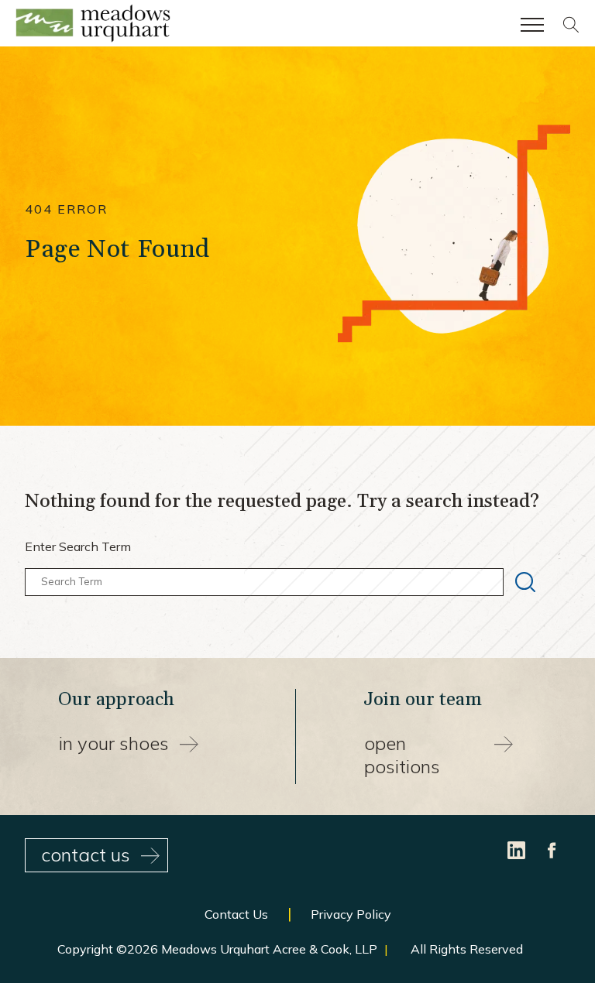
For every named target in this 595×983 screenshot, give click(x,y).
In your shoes (114, 743)
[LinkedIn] (517, 848)
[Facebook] (552, 848)
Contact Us (236, 914)
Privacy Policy (351, 914)
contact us (85, 854)
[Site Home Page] (92, 26)
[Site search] (571, 28)
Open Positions (402, 754)
